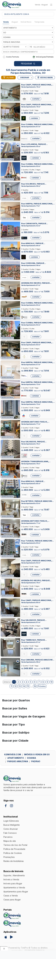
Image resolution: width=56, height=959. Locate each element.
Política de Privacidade (14, 849)
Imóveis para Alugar (12, 883)
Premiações (9, 857)
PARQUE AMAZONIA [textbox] (11, 42)
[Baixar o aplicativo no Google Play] (11, 937)
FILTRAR (10, 77)
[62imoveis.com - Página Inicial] (11, 4)
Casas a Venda (10, 895)
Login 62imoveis (11, 821)
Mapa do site (9, 841)
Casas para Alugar (12, 899)
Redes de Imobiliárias (13, 861)
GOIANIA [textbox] (6, 37)
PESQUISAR (26, 63)
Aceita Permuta (12, 57)
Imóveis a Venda (11, 879)
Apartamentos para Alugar (15, 891)
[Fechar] (4, 948)
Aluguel (44, 5)
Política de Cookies (12, 853)
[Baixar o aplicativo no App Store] (5, 937)
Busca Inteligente (11, 825)
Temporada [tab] (39, 22)
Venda (37, 5)
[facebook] (5, 805)
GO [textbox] (4, 32)
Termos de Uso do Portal (15, 845)
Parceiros (7, 837)
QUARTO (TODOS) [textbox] (11, 47)
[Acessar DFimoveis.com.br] (12, 916)
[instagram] (11, 805)
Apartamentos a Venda (14, 887)
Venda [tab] (6, 22)
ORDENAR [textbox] (24, 77)
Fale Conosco (10, 833)
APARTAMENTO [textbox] (10, 28)
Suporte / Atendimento (14, 875)
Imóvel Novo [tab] (26, 22)
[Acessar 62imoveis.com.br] (12, 923)
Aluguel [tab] (14, 22)
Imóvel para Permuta (44, 57)
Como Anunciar (10, 829)
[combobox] (28, 28)
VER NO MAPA (46, 77)
